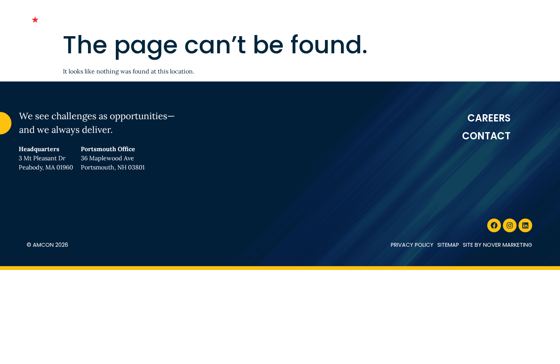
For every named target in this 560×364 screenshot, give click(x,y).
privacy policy (412, 245)
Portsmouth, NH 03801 (113, 167)
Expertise (407, 18)
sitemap (448, 245)
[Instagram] (510, 225)
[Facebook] (494, 225)
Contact (506, 18)
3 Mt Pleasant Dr (42, 158)
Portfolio (353, 18)
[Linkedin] (525, 225)
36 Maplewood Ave (107, 158)
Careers (456, 18)
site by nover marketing (497, 245)
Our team (299, 18)
